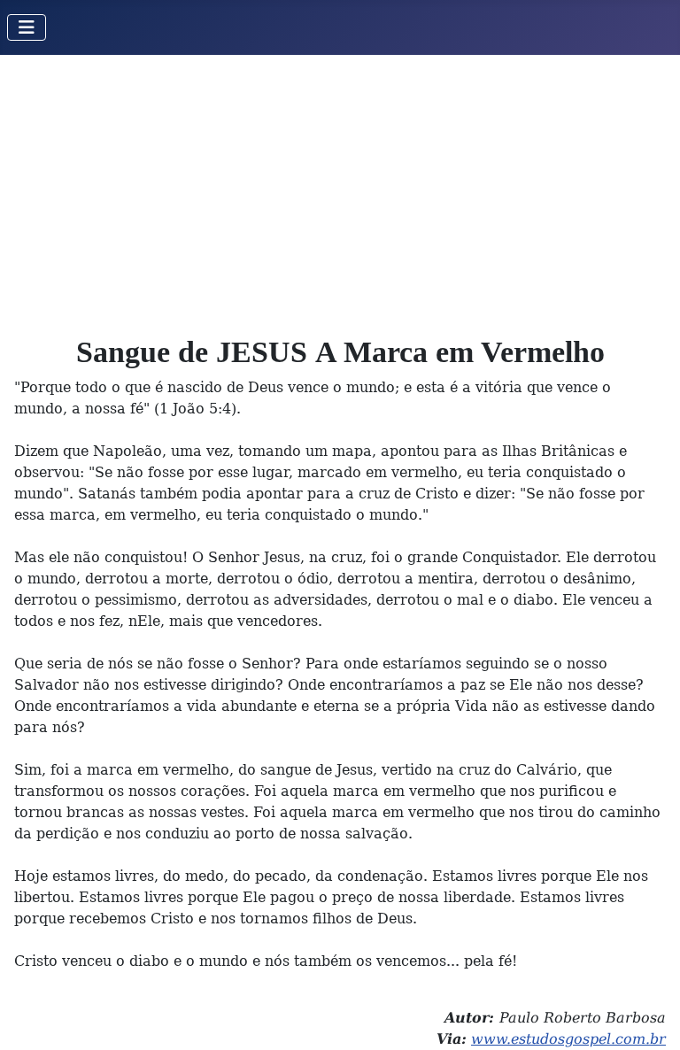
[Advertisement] (340, 188)
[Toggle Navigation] (26, 27)
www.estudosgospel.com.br (568, 1039)
